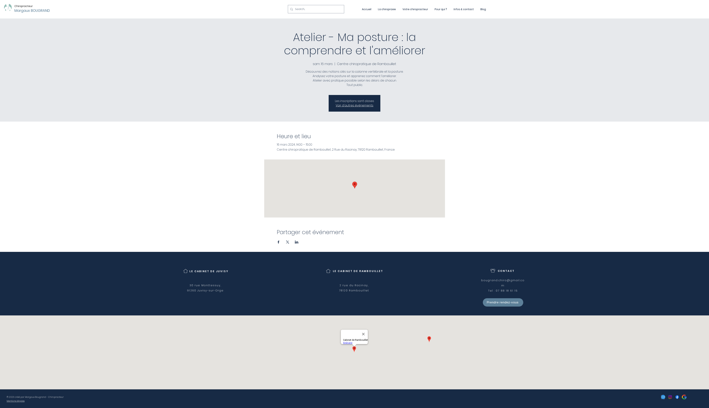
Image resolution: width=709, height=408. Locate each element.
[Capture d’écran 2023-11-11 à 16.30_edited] (663, 397)
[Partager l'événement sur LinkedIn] (296, 242)
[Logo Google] (684, 397)
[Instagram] (670, 397)
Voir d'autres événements (354, 105)
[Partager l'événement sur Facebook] (278, 242)
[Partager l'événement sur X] (287, 242)
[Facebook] (677, 397)
